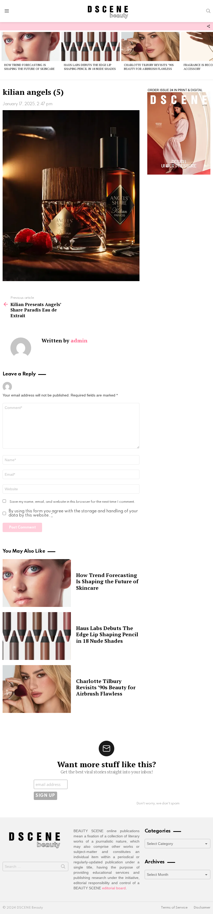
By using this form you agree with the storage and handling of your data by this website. (73, 513)
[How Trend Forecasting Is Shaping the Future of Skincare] (31, 46)
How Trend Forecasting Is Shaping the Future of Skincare (29, 67)
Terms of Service (174, 907)
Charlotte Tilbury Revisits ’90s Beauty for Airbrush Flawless (149, 67)
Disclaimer (202, 907)
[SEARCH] (208, 11)
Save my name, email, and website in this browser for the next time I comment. (72, 502)
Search (63, 867)
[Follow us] (208, 26)
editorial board (114, 888)
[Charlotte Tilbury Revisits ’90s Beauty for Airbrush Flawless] (150, 46)
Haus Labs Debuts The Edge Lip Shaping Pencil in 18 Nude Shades (90, 67)
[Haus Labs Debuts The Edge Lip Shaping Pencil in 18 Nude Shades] (90, 46)
